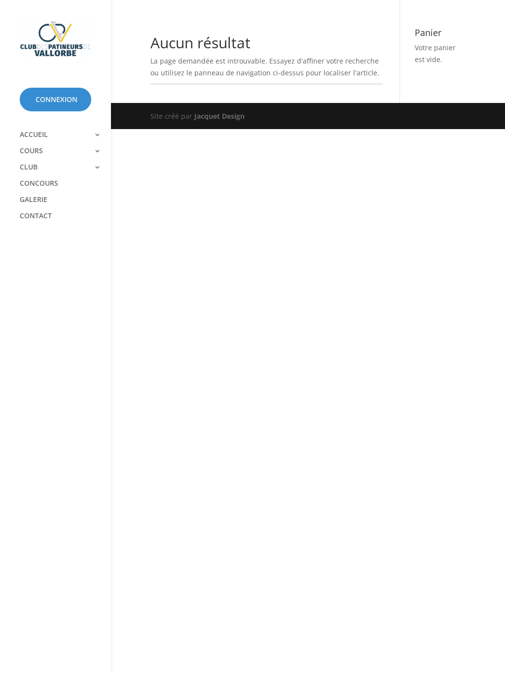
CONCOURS (39, 184)
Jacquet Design (219, 116)
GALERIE (33, 200)
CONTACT (36, 216)
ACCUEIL (34, 135)
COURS (31, 151)
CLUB (28, 167)
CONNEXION (56, 99)
